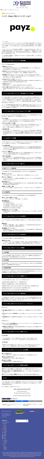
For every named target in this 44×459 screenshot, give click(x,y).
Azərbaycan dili (6, 422)
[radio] (15, 393)
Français (5, 431)
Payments (8, 398)
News (23, 7)
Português (5, 440)
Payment (15, 398)
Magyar (5, 432)
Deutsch (5, 426)
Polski (5, 438)
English (5, 428)
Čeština (5, 423)
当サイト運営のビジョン (6, 413)
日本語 (5, 435)
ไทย (4, 444)
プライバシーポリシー (6, 415)
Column (26, 7)
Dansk (5, 425)
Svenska (5, 443)
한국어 (5, 437)
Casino (17, 7)
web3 (20, 7)
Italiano (5, 434)
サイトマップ (4, 416)
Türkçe (5, 446)
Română (5, 441)
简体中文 (5, 447)
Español (5, 429)
